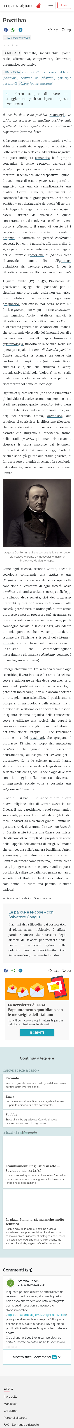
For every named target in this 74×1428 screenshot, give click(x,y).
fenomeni (15, 338)
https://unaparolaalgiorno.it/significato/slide (36, 1314)
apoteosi (65, 261)
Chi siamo (10, 1410)
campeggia (16, 849)
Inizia (64, 5)
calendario (48, 815)
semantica (42, 158)
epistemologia (13, 344)
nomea (63, 872)
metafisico (54, 416)
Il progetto (11, 1396)
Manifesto (10, 1403)
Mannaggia (57, 115)
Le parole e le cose (18, 37)
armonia (9, 643)
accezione (37, 255)
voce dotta (29, 72)
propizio (9, 238)
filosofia (9, 272)
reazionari (37, 737)
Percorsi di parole (15, 1417)
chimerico (63, 292)
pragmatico (11, 304)
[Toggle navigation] (51, 5)
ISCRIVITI (37, 1032)
